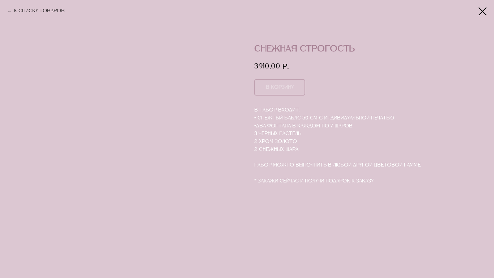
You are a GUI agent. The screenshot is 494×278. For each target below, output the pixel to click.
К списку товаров (39, 11)
